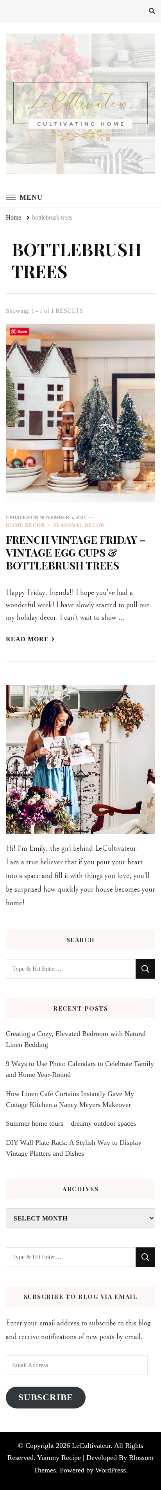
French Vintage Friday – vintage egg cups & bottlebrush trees (76, 552)
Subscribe (45, 1397)
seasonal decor (78, 525)
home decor (25, 525)
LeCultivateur (91, 1445)
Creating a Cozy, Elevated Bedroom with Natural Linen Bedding (76, 1039)
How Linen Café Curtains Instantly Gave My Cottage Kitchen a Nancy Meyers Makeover (70, 1099)
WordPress (110, 1470)
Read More (27, 639)
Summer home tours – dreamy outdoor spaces (71, 1123)
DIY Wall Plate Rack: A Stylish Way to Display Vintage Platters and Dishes (73, 1148)
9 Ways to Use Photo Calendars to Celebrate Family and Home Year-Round (80, 1069)
